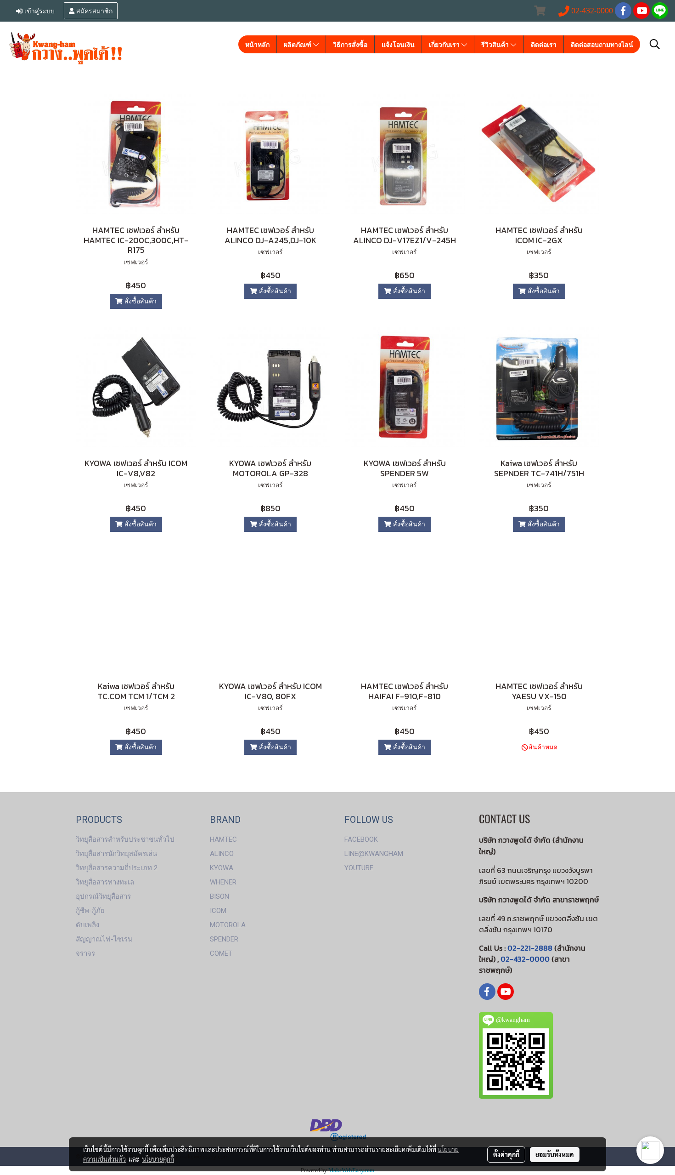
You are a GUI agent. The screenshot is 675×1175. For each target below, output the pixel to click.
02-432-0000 (525, 958)
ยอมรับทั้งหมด (554, 1154)
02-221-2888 (529, 947)
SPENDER (224, 939)
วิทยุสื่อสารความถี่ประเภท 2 (117, 868)
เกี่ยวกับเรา (445, 44)
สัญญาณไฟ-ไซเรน (104, 939)
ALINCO (222, 854)
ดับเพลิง (87, 925)
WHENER (223, 882)
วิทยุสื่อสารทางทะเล (105, 882)
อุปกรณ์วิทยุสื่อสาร (103, 896)
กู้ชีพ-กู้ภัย (90, 911)
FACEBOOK (361, 839)
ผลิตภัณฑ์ (298, 44)
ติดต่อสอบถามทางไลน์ (602, 44)
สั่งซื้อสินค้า (140, 301)
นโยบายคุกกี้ (158, 1159)
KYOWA (221, 868)
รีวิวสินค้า (496, 44)
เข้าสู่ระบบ (38, 10)
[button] (655, 44)
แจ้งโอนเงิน (398, 44)
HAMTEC (223, 839)
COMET (221, 953)
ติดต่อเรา (544, 44)
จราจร (85, 953)
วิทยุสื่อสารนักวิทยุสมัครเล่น (116, 854)
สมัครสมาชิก (93, 10)
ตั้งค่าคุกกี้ (506, 1154)
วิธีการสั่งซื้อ (350, 44)
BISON (219, 896)
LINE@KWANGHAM (373, 854)
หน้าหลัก (257, 44)
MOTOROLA (228, 925)
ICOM (218, 911)
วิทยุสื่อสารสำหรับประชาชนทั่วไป (125, 839)
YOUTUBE (358, 868)
